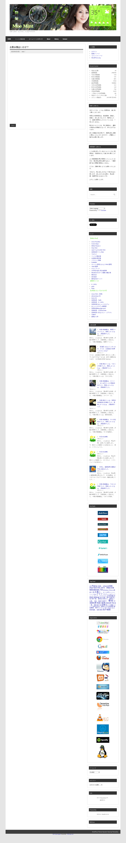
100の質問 (94, 266)
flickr (93, 288)
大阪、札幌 (97, 601)
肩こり (108, 605)
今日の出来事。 (104, 436)
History (57, 39)
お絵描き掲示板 (96, 258)
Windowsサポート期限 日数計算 (101, 272)
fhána (94, 586)
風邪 (101, 609)
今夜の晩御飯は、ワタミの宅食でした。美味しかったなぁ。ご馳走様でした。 (106, 486)
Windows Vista (107, 590)
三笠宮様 (110, 596)
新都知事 (108, 603)
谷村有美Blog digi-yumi (98, 308)
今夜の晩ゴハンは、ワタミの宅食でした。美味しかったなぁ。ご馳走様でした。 (106, 366)
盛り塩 (99, 605)
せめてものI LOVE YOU (98, 250)
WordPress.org (96, 57)
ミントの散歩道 (20, 39)
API (90, 586)
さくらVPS (106, 592)
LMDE (110, 586)
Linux (105, 586)
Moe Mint (94, 248)
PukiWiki (94, 262)
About (48, 39)
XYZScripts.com (70, 834)
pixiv (92, 286)
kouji (23, 51)
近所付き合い (97, 606)
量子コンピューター (101, 608)
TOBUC (93, 314)
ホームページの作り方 (36, 39)
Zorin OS (94, 298)
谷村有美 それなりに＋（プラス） (101, 312)
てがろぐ (94, 254)
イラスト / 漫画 (96, 260)
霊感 (98, 609)
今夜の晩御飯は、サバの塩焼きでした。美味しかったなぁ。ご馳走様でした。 (106, 421)
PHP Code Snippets (57, 834)
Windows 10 (96, 589)
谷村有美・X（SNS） (97, 302)
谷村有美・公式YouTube (98, 310)
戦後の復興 (101, 603)
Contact (65, 39)
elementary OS (96, 296)
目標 (103, 604)
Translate (103, 210)
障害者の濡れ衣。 (112, 608)
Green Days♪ (95, 244)
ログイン (94, 51)
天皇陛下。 (104, 601)
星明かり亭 (94, 316)
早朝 (112, 603)
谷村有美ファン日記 (97, 252)
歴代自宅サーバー (96, 279)
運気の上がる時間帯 (107, 606)
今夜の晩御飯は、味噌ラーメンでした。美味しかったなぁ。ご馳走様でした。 (106, 331)
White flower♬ (96, 246)
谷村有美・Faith (96, 300)
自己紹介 (94, 277)
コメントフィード (96, 55)
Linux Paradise (95, 241)
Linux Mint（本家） (97, 294)
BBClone (94, 274)
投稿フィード (95, 53)
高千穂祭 (107, 609)
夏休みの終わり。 (103, 599)
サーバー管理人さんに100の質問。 (102, 264)
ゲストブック (95, 268)
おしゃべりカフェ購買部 (99, 306)
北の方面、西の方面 (106, 597)
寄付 (110, 600)
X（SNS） (94, 284)
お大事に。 (98, 592)
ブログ (13, 125)
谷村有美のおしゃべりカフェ (100, 304)
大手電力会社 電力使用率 (99, 270)
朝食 (95, 605)
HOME (9, 39)
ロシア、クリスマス (100, 596)
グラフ (99, 594)
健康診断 (96, 597)
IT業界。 (100, 586)
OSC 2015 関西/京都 (105, 588)
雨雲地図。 (92, 609)
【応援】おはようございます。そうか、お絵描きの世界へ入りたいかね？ (106, 349)
